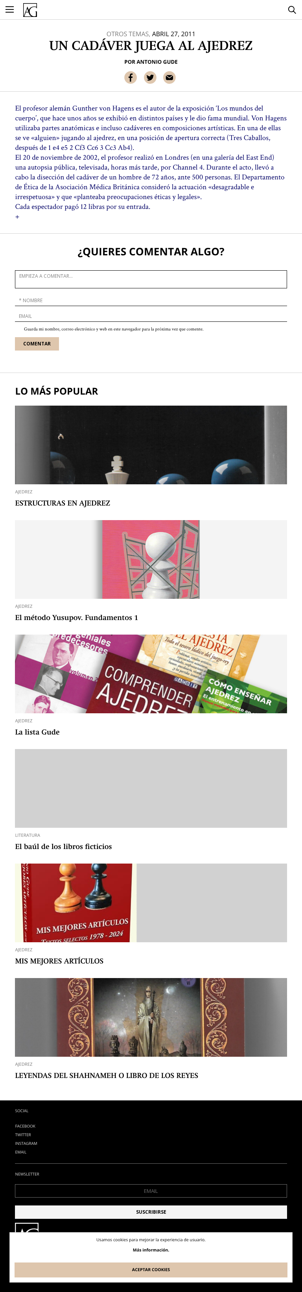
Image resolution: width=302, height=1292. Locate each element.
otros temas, (129, 34)
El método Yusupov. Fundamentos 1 (76, 618)
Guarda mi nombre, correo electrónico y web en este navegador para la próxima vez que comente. (113, 329)
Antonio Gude (156, 61)
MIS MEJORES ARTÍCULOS (59, 961)
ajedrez (23, 492)
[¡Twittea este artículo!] (150, 77)
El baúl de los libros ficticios (63, 847)
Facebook (25, 1126)
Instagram (26, 1143)
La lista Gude (37, 732)
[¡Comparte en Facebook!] (130, 77)
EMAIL (20, 1152)
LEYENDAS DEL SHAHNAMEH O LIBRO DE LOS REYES (106, 1076)
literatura (27, 835)
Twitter (23, 1134)
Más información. (151, 1250)
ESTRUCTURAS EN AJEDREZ (62, 504)
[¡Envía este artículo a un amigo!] (169, 77)
